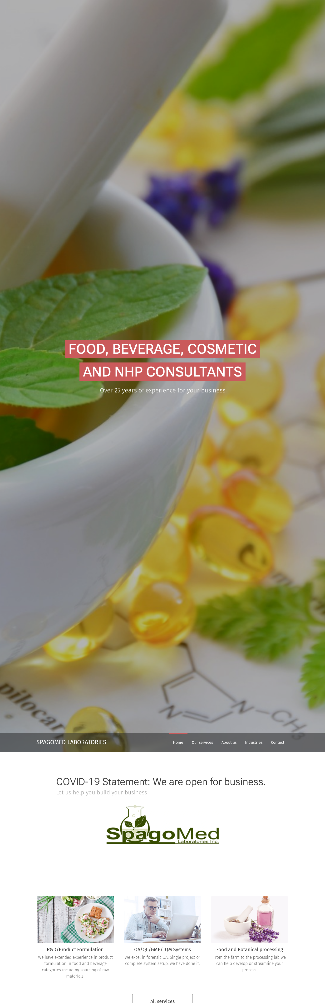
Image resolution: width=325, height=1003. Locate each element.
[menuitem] (178, 742)
